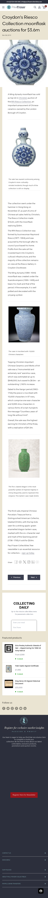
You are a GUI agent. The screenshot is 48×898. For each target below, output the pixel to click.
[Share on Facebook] (16, 562)
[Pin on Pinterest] (20, 562)
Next (33, 577)
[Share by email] (28, 562)
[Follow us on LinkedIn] (25, 708)
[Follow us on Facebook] (3, 708)
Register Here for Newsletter (24, 795)
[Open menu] (3, 7)
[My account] (39, 7)
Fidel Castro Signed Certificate (27, 666)
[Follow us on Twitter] (8, 708)
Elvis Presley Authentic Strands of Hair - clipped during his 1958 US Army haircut (28, 648)
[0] (44, 7)
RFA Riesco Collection (21, 102)
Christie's (23, 98)
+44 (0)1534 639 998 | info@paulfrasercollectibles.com (24, 2)
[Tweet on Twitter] (24, 562)
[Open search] (35, 7)
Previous (16, 577)
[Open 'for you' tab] (41, 891)
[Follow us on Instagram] (12, 708)
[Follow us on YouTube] (20, 708)
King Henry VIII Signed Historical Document (27, 682)
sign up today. (28, 553)
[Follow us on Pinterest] (16, 708)
